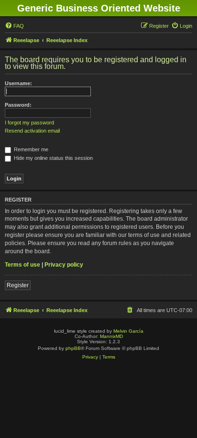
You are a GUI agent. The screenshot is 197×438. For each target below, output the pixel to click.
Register (18, 285)
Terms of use (22, 264)
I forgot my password (29, 122)
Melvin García (128, 331)
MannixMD (111, 336)
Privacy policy (63, 264)
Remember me (30, 149)
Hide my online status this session (52, 158)
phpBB (73, 348)
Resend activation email (32, 131)
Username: (18, 83)
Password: (18, 105)
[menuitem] (14, 26)
